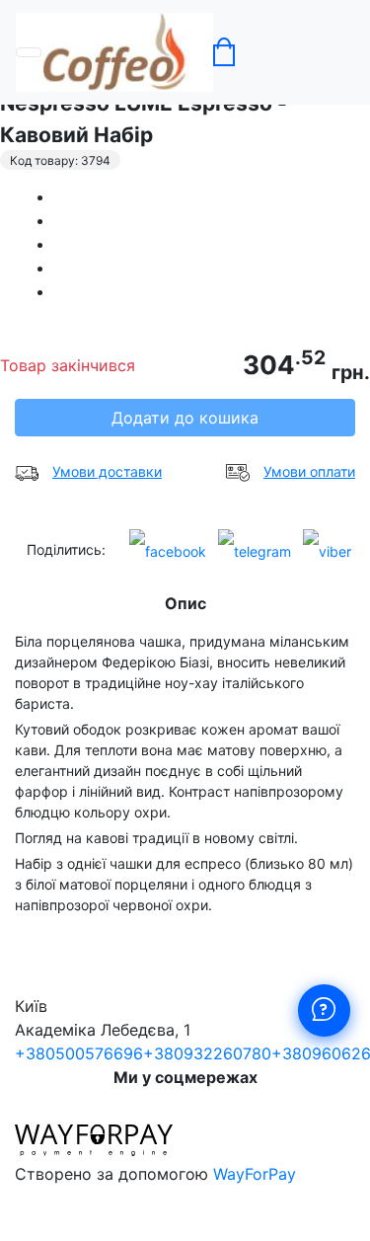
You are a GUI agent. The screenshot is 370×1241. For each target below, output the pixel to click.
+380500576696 (79, 1053)
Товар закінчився (67, 365)
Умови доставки (107, 471)
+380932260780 (207, 1053)
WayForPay (254, 1174)
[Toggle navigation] (28, 52)
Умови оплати (309, 471)
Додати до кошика (185, 417)
